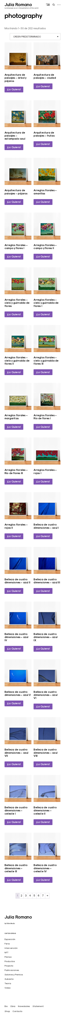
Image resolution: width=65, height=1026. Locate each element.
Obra (12, 1006)
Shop (7, 1011)
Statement (38, 1006)
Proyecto (9, 966)
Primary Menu (48, 4)
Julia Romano (18, 4)
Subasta (9, 979)
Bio (6, 1006)
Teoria (8, 983)
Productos (10, 961)
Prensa (8, 957)
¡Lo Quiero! (14, 89)
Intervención (11, 948)
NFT (7, 952)
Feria (7, 943)
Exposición (10, 939)
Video (8, 988)
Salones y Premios (14, 974)
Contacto (17, 1011)
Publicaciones (12, 970)
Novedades (24, 1006)
